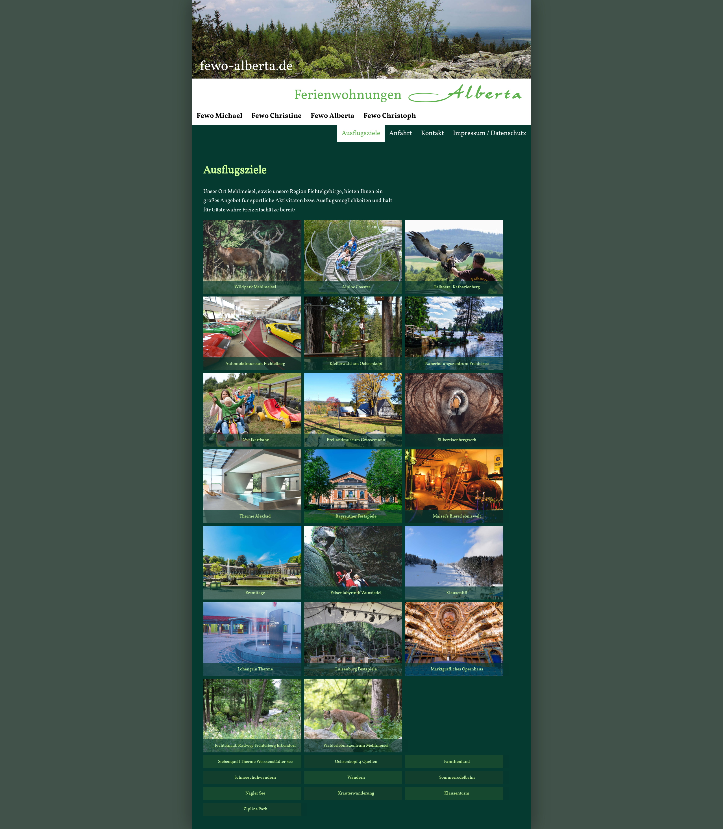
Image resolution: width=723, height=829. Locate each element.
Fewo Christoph (389, 116)
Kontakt (432, 133)
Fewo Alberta (332, 116)
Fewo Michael (219, 116)
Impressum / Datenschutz (489, 133)
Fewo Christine (276, 116)
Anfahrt (400, 133)
